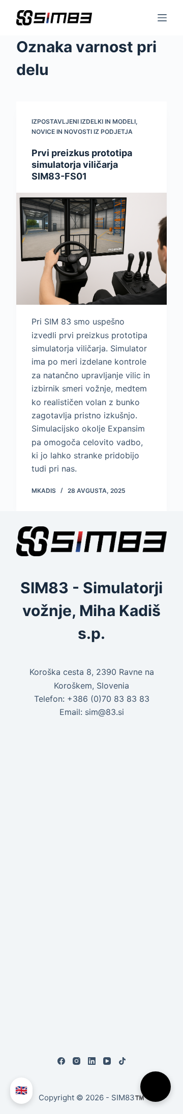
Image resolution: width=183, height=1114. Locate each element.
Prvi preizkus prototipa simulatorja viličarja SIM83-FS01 (82, 165)
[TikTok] (122, 1061)
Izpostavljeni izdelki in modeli (84, 121)
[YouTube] (107, 1061)
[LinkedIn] (92, 1061)
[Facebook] (61, 1061)
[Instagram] (76, 1061)
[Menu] (162, 17)
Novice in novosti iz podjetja (82, 131)
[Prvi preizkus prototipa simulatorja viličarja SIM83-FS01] (91, 249)
